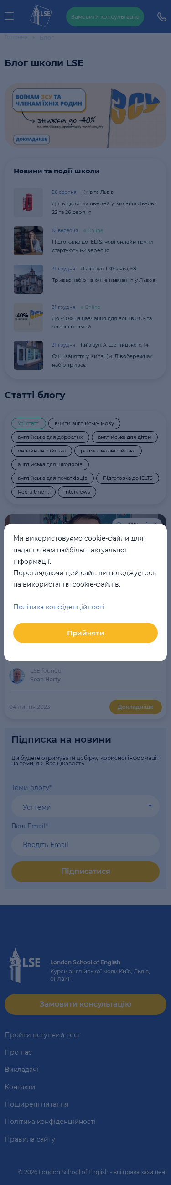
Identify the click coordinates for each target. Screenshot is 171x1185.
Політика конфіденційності (58, 607)
